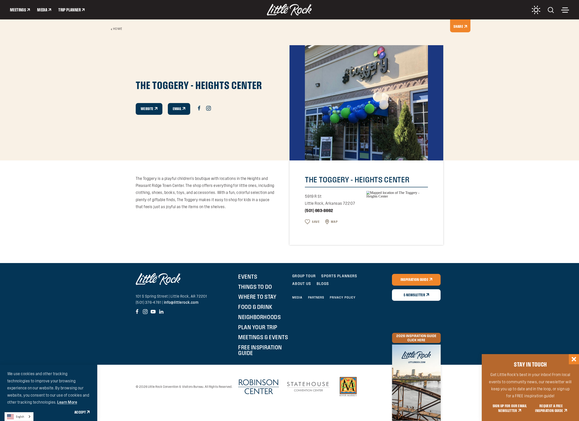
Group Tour (304, 276)
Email (177, 109)
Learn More (67, 402)
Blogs (323, 283)
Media (42, 9)
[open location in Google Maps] (397, 194)
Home (118, 29)
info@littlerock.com (181, 302)
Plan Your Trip (257, 327)
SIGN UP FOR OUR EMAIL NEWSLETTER (510, 408)
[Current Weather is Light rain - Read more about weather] (536, 9)
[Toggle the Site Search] (551, 9)
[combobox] (19, 416)
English (20, 416)
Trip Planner (69, 9)
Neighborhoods (259, 317)
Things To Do (255, 287)
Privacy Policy (343, 297)
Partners (316, 297)
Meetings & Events (263, 337)
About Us (301, 283)
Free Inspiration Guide (260, 350)
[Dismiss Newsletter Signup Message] (574, 359)
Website (147, 109)
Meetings (18, 9)
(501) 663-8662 (319, 210)
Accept (80, 412)
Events (247, 276)
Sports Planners (339, 276)
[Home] (289, 10)
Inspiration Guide (414, 280)
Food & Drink (255, 307)
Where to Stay (257, 297)
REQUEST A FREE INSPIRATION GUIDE (549, 408)
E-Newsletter (414, 295)
